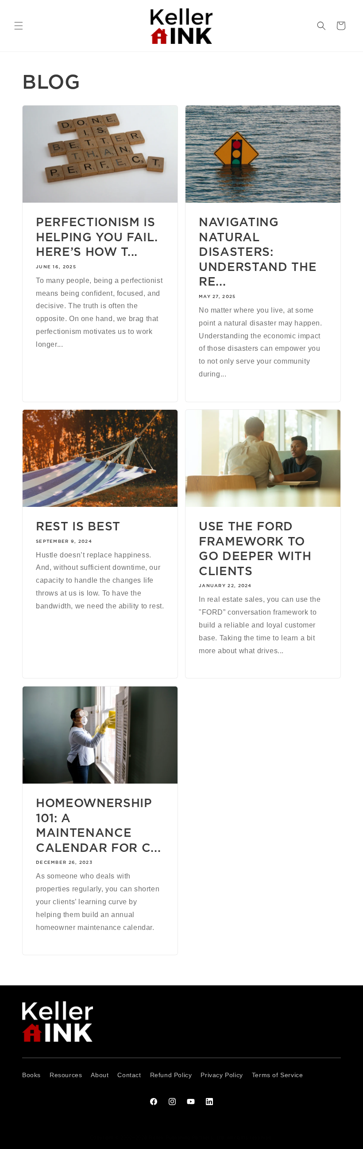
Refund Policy (171, 1074)
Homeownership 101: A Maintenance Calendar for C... (98, 825)
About (99, 1074)
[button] (18, 25)
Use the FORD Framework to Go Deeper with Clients (255, 548)
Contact (129, 1074)
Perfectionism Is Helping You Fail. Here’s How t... (97, 237)
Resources (66, 1074)
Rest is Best (78, 526)
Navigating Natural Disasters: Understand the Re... (258, 251)
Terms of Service (277, 1074)
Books (31, 1074)
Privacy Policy (222, 1074)
